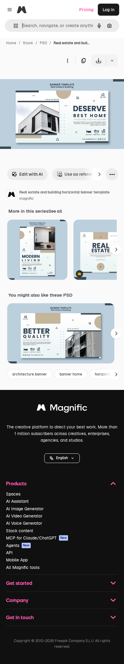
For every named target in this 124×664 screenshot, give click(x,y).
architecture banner (29, 374)
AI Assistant (17, 501)
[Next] (99, 174)
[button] (62, 458)
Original (38, 80)
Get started (19, 583)
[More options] (67, 60)
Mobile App (17, 560)
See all (55, 211)
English (62, 458)
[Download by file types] (112, 60)
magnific (26, 198)
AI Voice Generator (24, 523)
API (9, 552)
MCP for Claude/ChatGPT (36, 538)
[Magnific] (62, 409)
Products (16, 483)
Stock (28, 43)
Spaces (13, 494)
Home (11, 43)
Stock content (19, 530)
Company (17, 600)
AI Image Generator (25, 508)
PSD (43, 43)
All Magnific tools (22, 567)
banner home (71, 374)
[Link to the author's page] (11, 195)
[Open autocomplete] (13, 25)
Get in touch (20, 617)
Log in (108, 9)
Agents (17, 545)
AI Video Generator (24, 516)
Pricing (86, 9)
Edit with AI (31, 174)
